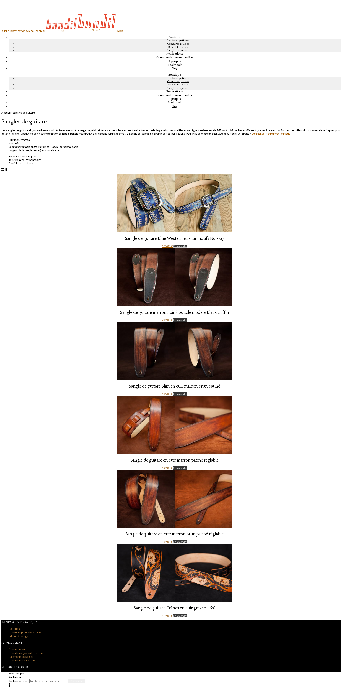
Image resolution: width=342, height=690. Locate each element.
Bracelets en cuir (178, 47)
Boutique (174, 37)
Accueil (6, 112)
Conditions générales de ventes (27, 653)
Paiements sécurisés (21, 656)
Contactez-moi (18, 649)
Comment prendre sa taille (25, 632)
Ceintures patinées (178, 40)
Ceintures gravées (178, 43)
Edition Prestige (18, 636)
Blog (175, 106)
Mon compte (16, 673)
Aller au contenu (35, 30)
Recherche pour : (19, 681)
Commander (180, 246)
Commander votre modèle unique (271, 133)
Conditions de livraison (22, 660)
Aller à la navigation (13, 30)
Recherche (15, 677)
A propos (14, 628)
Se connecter (15, 10)
